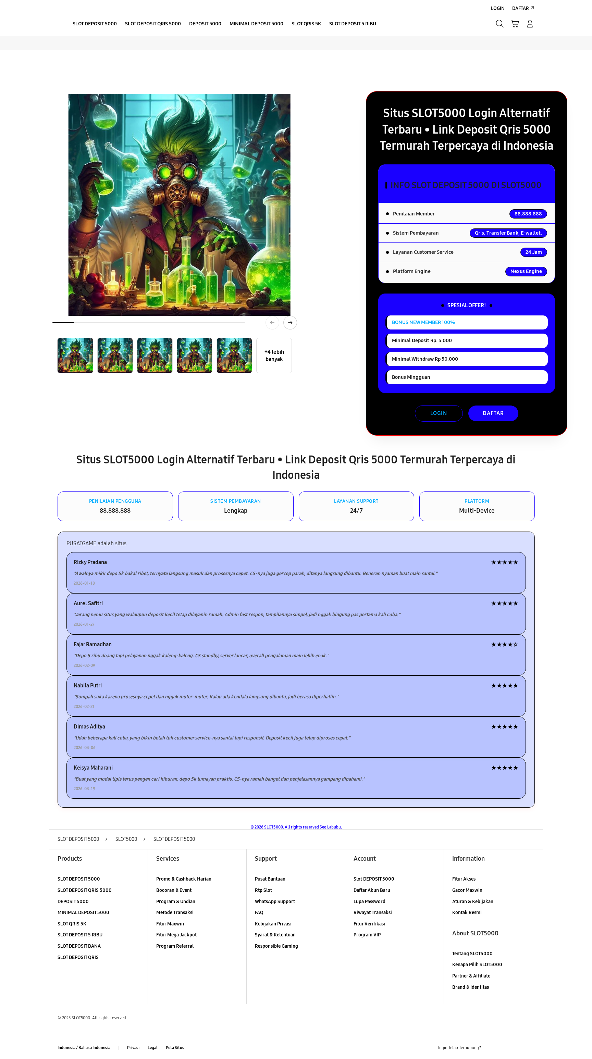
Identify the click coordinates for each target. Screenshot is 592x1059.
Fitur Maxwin (170, 924)
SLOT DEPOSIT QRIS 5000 (85, 890)
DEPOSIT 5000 (73, 902)
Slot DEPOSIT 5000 (374, 879)
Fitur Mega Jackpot (176, 935)
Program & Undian (175, 902)
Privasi (133, 1047)
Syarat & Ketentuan (275, 935)
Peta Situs (175, 1047)
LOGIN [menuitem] (498, 8)
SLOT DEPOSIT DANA (79, 946)
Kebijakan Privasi (273, 924)
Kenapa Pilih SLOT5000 (477, 965)
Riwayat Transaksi (373, 912)
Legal (153, 1047)
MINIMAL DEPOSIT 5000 (83, 912)
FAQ (259, 912)
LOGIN (438, 413)
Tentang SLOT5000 (472, 954)
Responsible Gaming (276, 946)
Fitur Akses (464, 879)
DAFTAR (493, 413)
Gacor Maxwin (467, 890)
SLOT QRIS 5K (72, 924)
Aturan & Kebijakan (472, 902)
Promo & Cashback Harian (183, 879)
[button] (515, 23)
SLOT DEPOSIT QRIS (78, 957)
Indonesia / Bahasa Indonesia (84, 1047)
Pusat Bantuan (270, 879)
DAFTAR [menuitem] (520, 8)
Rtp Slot (263, 890)
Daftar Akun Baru (372, 890)
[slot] (56, 23)
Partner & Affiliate (471, 976)
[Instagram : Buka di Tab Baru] (517, 1048)
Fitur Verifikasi (369, 924)
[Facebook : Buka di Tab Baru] (490, 1048)
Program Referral (175, 946)
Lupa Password (369, 902)
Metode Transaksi (175, 912)
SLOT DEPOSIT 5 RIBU (80, 935)
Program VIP (367, 935)
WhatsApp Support (275, 902)
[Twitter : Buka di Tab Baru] (504, 1048)
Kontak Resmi (467, 912)
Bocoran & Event (174, 890)
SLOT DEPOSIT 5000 (79, 879)
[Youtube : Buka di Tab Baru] (530, 1048)
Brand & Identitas (470, 987)
